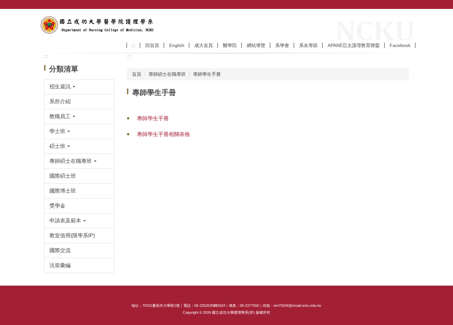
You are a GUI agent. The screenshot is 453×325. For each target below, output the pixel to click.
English (176, 45)
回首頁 (152, 45)
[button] (79, 86)
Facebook (400, 45)
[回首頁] (98, 24)
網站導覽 (256, 45)
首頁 (136, 74)
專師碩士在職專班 (167, 74)
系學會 (282, 45)
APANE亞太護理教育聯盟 (354, 45)
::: (133, 45)
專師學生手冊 (207, 74)
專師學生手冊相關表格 (163, 134)
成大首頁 (203, 45)
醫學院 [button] (230, 45)
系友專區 (308, 45)
